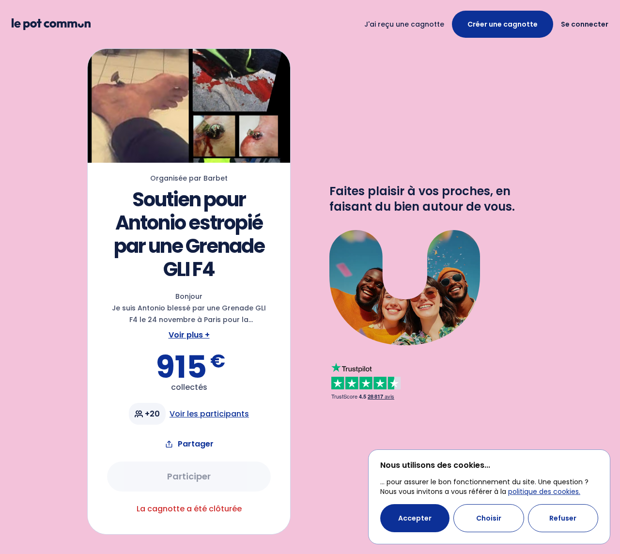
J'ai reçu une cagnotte (404, 24)
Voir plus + (189, 334)
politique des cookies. (544, 491)
